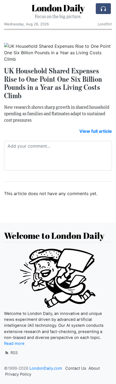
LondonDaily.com (45, 368)
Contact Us (75, 368)
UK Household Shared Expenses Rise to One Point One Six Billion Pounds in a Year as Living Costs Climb (53, 83)
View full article (95, 131)
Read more (14, 343)
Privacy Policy (18, 374)
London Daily (58, 8)
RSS (13, 352)
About (94, 368)
